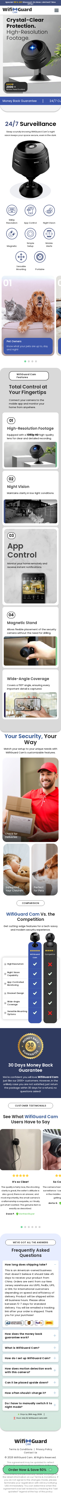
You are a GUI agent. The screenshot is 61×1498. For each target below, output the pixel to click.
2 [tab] (29, 361)
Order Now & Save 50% (27, 1469)
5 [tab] (36, 1227)
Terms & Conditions (20, 1449)
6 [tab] (40, 1227)
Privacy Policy (44, 1449)
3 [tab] (32, 361)
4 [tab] (36, 361)
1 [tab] (25, 361)
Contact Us (30, 1452)
